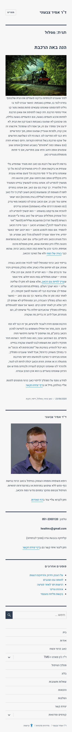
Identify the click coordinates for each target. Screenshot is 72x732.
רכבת (28, 398)
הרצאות (62, 690)
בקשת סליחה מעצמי (52, 594)
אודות (63, 641)
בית (64, 632)
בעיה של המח (54, 253)
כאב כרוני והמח (58, 649)
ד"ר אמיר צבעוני (53, 12)
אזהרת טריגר (56, 589)
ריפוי (34, 398)
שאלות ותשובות (57, 682)
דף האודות (37, 500)
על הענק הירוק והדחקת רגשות (46, 575)
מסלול (40, 398)
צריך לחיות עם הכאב (53, 282)
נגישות (26, 725)
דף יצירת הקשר (34, 385)
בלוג (64, 674)
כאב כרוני (48, 398)
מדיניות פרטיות (42, 725)
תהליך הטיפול (59, 665)
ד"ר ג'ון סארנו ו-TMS (55, 657)
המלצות (62, 698)
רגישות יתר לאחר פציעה (50, 585)
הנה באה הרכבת (50, 47)
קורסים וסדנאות (57, 715)
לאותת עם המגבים (53, 580)
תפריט (10, 12)
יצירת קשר (60, 706)
